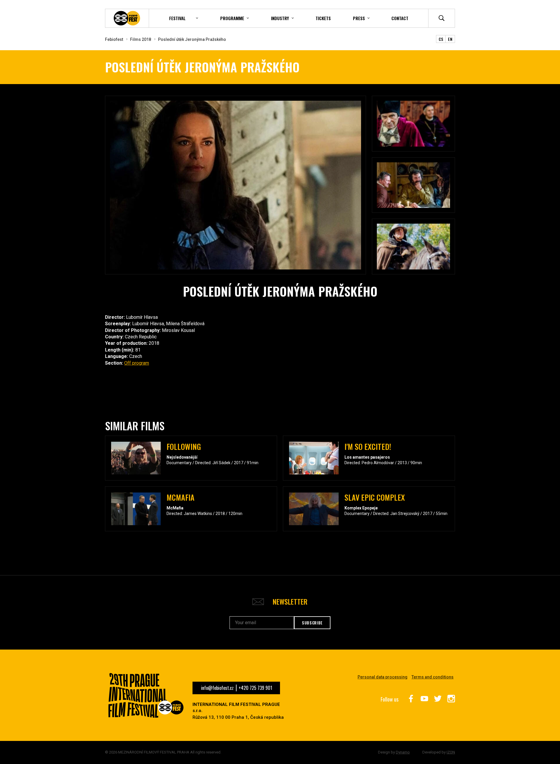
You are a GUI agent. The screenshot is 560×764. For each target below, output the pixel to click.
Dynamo (403, 752)
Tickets (323, 18)
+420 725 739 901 (255, 688)
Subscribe (312, 623)
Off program (136, 363)
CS (441, 39)
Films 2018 (140, 39)
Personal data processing (382, 677)
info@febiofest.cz (217, 688)
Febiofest (114, 39)
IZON (451, 752)
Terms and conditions (433, 677)
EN (450, 39)
